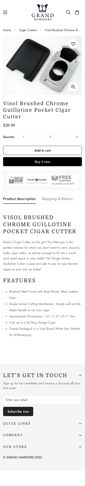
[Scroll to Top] (77, 464)
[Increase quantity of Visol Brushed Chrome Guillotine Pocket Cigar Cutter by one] (77, 136)
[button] (77, 12)
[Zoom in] (73, 87)
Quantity (8, 137)
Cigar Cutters (28, 30)
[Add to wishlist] (73, 44)
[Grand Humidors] (42, 12)
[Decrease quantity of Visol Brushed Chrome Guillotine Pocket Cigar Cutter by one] (23, 136)
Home (7, 30)
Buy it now (42, 161)
